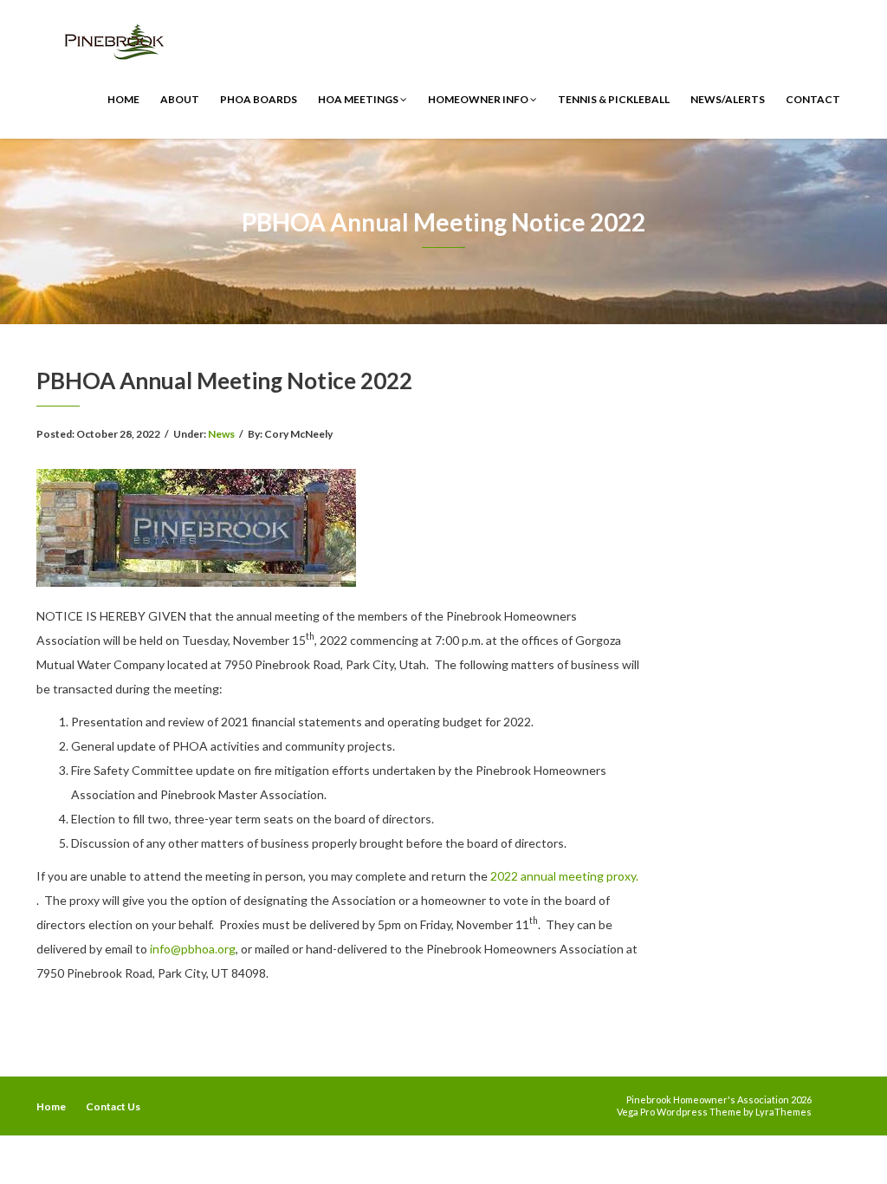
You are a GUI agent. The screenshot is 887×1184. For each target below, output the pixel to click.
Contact (813, 99)
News (221, 433)
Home (123, 99)
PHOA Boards (258, 99)
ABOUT (179, 99)
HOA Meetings (359, 99)
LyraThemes (783, 1111)
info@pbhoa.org (193, 948)
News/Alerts (727, 99)
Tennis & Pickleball (614, 99)
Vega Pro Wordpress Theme (679, 1111)
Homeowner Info (479, 99)
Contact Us (113, 1106)
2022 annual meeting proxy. (564, 875)
